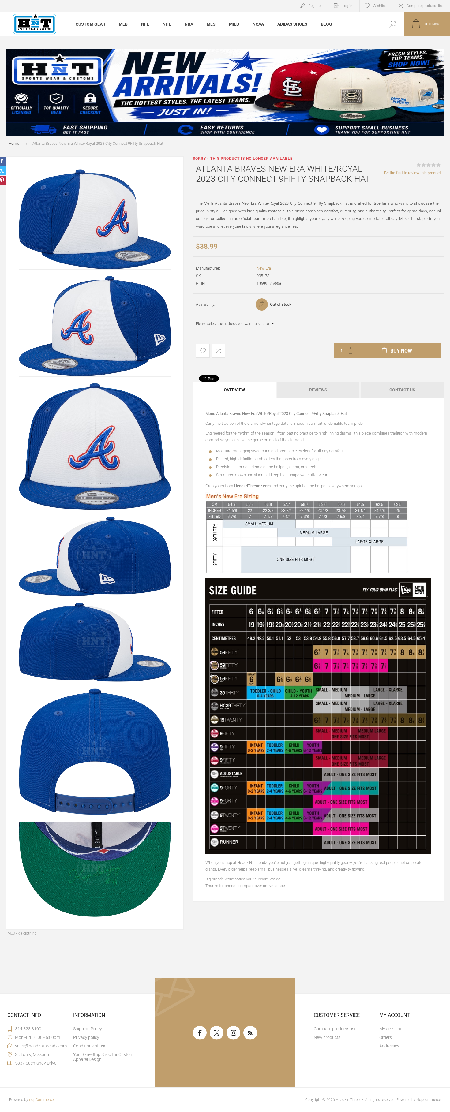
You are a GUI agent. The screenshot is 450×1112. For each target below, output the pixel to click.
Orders (385, 1037)
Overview (234, 389)
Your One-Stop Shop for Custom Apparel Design (103, 1057)
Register (315, 6)
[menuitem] (105, 1028)
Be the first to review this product (412, 172)
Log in (347, 6)
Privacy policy (86, 1037)
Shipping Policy (87, 1028)
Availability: (205, 304)
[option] (95, 219)
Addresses (389, 1045)
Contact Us (402, 389)
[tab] (234, 390)
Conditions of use (89, 1045)
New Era (264, 268)
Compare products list (425, 6)
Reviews (318, 389)
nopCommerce (41, 1100)
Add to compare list (218, 351)
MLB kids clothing (22, 933)
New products (327, 1037)
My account (390, 1028)
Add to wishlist (203, 351)
